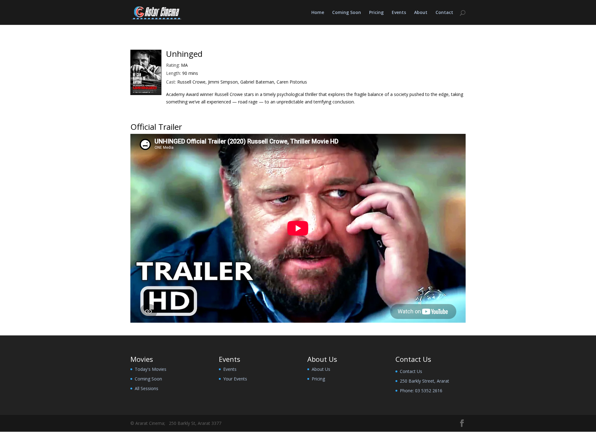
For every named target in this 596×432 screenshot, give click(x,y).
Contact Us (411, 371)
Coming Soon (346, 12)
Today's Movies (150, 369)
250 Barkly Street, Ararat (424, 381)
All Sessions (146, 388)
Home (317, 12)
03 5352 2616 (428, 390)
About (420, 12)
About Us (321, 369)
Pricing (376, 12)
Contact (444, 12)
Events (399, 12)
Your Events (235, 379)
